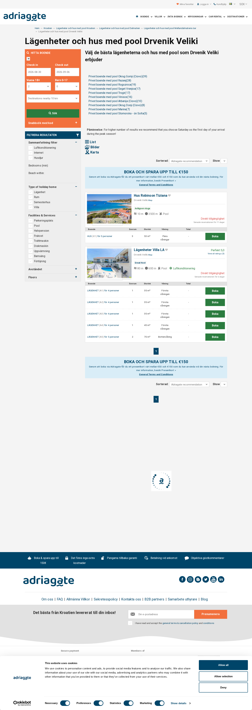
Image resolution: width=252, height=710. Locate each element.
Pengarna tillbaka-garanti (121, 558)
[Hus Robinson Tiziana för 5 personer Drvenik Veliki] (107, 209)
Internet (38, 152)
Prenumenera (211, 614)
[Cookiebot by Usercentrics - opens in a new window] (22, 703)
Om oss (47, 599)
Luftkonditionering (45, 147)
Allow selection (223, 676)
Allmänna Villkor (78, 599)
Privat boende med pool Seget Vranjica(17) (114, 88)
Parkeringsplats (43, 220)
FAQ (60, 599)
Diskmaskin (41, 246)
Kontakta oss (131, 599)
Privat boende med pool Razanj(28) (109, 80)
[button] (232, 4)
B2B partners (154, 599)
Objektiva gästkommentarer (207, 558)
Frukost (38, 235)
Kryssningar (196, 16)
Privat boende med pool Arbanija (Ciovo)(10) (115, 101)
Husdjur (38, 157)
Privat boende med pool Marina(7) (109, 109)
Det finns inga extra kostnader (82, 560)
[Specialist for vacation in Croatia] (48, 581)
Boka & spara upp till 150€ (46, 560)
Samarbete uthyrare (182, 599)
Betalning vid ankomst (163, 558)
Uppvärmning (42, 251)
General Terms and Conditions (156, 184)
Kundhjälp (221, 4)
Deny (223, 687)
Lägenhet (40, 192)
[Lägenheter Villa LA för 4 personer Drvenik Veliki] (107, 263)
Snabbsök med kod (40, 123)
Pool (37, 225)
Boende (145, 16)
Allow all (223, 665)
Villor (159, 16)
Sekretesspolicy (106, 599)
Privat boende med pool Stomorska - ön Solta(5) (117, 113)
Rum (37, 197)
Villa (37, 207)
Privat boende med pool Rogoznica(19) (112, 84)
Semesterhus (42, 202)
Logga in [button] (204, 4)
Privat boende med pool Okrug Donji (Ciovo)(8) (116, 105)
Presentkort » (168, 180)
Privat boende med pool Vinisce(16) (110, 97)
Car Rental (216, 16)
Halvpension (41, 230)
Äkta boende (175, 16)
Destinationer (236, 16)
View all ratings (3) (216, 254)
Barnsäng (39, 256)
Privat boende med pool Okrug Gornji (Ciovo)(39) (117, 76)
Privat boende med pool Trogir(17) (109, 92)
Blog (204, 599)
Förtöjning (40, 261)
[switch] (98, 703)
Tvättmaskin (41, 240)
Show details (178, 703)
